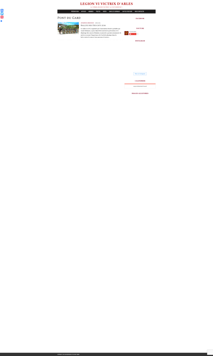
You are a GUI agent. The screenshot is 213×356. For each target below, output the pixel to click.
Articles (83, 11)
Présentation (75, 11)
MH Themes (77, 354)
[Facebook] (2, 10)
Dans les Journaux (114, 11)
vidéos (104, 11)
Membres (91, 11)
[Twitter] (2, 13)
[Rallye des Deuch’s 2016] (68, 33)
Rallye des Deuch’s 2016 (93, 25)
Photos (98, 11)
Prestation (91, 23)
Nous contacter (139, 11)
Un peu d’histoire (127, 11)
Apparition (84, 23)
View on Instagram (140, 73)
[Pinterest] (2, 17)
